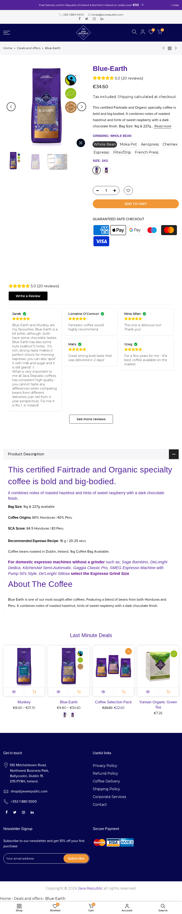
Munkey (24, 702)
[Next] (81, 106)
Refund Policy (105, 773)
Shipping (125, 97)
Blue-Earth (68, 702)
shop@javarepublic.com (107, 14)
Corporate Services (109, 797)
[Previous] (11, 106)
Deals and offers (28, 48)
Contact (100, 804)
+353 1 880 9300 (73, 14)
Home (7, 48)
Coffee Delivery (106, 781)
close (176, 5)
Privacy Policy (105, 766)
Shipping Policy (106, 789)
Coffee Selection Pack (113, 702)
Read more (162, 126)
